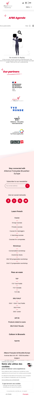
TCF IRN (17, 292)
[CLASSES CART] (26, 3)
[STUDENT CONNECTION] (23, 3)
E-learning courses (17, 235)
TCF (17, 278)
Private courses (17, 227)
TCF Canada (17, 288)
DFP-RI (17, 318)
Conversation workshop (17, 251)
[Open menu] (29, 7)
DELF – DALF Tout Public (17, 303)
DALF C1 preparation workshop (17, 263)
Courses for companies (17, 239)
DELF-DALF (17, 298)
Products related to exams (17, 322)
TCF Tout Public (17, 284)
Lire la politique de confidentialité (10, 380)
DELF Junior (17, 312)
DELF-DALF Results (17, 326)
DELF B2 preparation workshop (17, 259)
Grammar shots (17, 255)
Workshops (17, 246)
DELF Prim (17, 308)
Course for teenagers (17, 231)
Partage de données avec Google (12, 385)
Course (17, 218)
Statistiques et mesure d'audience (12, 387)
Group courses (17, 223)
